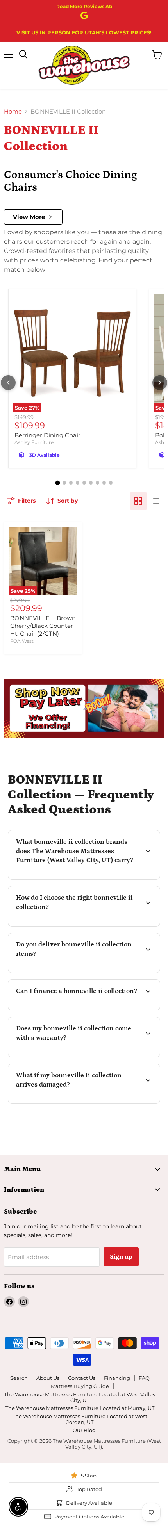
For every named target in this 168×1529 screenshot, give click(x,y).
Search (19, 1378)
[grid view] (138, 501)
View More (29, 217)
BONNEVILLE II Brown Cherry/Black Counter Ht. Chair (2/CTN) (43, 625)
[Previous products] (8, 382)
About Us (47, 1378)
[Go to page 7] (97, 483)
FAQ (144, 1378)
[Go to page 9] (111, 483)
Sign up (121, 1256)
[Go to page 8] (104, 483)
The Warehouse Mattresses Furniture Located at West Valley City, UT (79, 1397)
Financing (117, 1378)
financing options (77, 1008)
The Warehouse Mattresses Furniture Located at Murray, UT (79, 1408)
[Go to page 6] (91, 483)
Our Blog (84, 1430)
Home (13, 111)
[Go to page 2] (64, 483)
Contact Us (81, 1378)
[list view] (155, 501)
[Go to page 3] (71, 483)
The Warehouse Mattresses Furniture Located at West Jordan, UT (80, 1419)
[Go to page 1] (57, 482)
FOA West (22, 641)
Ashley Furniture (34, 442)
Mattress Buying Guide (80, 1386)
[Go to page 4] (77, 483)
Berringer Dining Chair (47, 435)
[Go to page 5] (84, 483)
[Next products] (159, 382)
